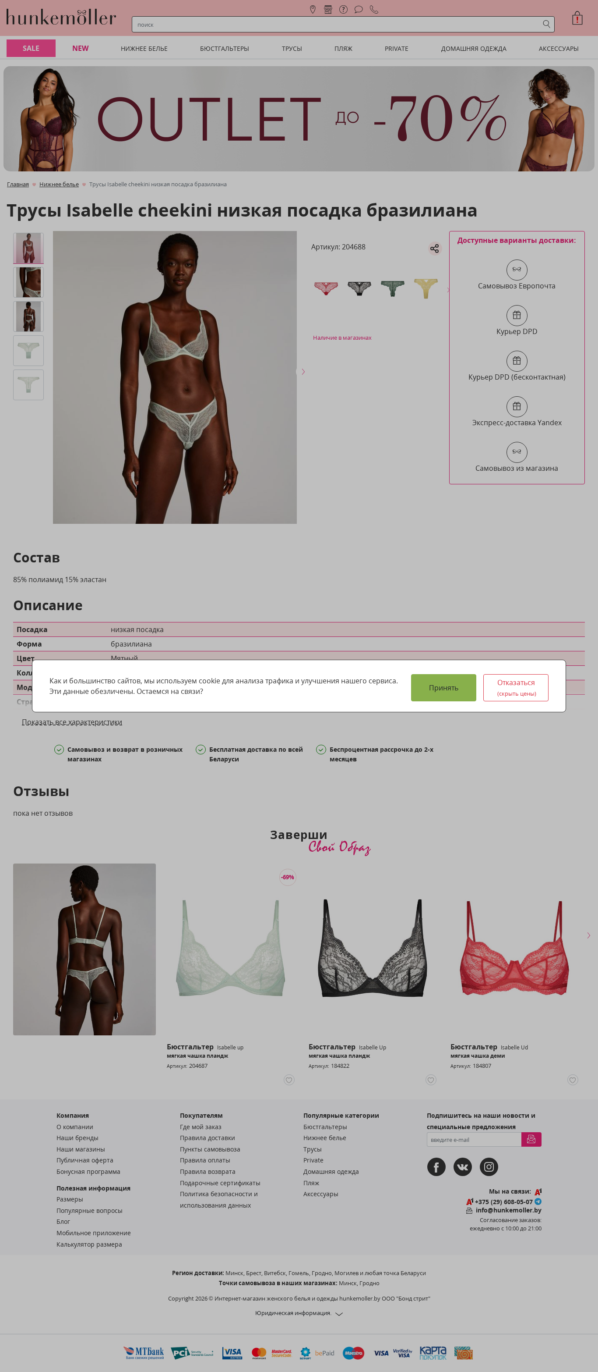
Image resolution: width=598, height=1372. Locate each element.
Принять (443, 688)
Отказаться (517, 687)
